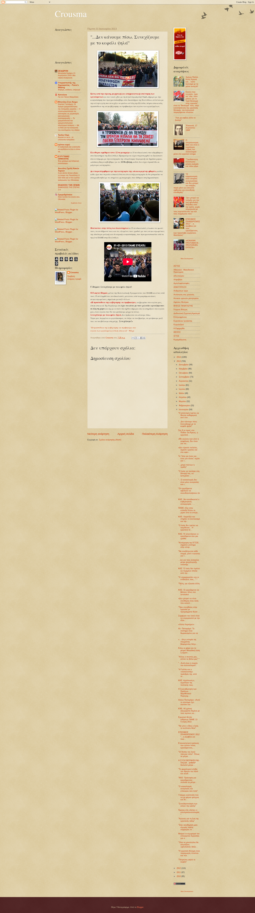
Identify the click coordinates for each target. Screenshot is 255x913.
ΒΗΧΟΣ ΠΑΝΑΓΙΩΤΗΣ (183, 306)
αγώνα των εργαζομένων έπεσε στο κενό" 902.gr (112, 330)
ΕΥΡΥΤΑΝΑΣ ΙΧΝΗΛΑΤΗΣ (64, 157)
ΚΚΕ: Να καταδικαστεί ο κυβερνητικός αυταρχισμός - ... (188, 501)
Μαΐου (182, 393)
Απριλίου (183, 397)
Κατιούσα (62, 95)
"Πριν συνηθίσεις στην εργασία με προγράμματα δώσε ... (189, 609)
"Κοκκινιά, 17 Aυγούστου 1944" (191, 127)
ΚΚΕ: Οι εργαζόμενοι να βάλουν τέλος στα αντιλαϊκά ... (188, 592)
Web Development (187, 258)
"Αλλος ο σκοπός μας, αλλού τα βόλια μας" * (188, 658)
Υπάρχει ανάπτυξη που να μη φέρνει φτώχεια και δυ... (188, 797)
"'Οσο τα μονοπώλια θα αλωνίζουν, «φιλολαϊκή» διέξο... (188, 844)
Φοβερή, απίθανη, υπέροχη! (69, 90)
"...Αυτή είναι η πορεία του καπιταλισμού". (188, 664)
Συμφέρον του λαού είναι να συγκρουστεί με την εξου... (189, 618)
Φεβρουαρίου (185, 405)
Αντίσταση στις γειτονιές (184, 295)
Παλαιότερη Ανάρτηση (155, 433)
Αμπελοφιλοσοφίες (181, 283)
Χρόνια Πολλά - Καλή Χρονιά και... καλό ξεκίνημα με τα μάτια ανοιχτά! (192, 81)
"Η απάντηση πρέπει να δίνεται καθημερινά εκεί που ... (188, 415)
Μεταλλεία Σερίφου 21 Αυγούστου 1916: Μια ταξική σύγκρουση (66, 75)
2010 (179, 876)
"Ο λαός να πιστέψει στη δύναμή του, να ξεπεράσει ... (188, 473)
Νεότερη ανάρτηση (98, 433)
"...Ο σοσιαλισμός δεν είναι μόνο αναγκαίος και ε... (188, 482)
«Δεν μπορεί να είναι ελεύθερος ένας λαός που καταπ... (188, 600)
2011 (179, 872)
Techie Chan (63, 135)
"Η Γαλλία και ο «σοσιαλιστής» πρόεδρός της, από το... (187, 672)
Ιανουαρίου (184, 409)
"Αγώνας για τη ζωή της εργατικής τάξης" (188, 819)
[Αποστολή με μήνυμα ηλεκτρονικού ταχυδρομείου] (132, 337)
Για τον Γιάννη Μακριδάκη (68, 97)
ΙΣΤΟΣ (176, 336)
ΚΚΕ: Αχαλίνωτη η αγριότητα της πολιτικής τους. (186, 682)
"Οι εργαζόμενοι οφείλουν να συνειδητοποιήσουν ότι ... (189, 491)
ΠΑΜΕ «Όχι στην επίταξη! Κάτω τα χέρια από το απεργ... (188, 510)
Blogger (140, 907)
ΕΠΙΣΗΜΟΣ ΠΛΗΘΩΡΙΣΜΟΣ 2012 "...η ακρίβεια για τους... (189, 735)
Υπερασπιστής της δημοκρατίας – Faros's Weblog (68, 85)
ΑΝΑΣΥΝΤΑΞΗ (180, 287)
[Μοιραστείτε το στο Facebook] (141, 337)
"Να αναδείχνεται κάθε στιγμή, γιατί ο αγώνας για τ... (189, 553)
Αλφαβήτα (178, 279)
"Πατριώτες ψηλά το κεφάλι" (186, 861)
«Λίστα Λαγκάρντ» (186, 624)
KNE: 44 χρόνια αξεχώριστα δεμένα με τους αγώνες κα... (189, 710)
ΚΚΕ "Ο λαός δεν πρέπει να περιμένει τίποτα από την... (189, 570)
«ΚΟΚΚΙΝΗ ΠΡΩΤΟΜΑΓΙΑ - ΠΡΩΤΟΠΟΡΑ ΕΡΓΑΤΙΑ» (192, 243)
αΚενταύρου (179, 276)
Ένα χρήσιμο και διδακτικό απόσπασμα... (68, 162)
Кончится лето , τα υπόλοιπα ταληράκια (66, 138)
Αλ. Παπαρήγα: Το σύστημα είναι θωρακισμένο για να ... (188, 631)
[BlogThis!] (135, 337)
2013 (179, 361)
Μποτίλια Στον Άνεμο (68, 102)
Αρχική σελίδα (125, 433)
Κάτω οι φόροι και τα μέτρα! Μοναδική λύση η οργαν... (189, 650)
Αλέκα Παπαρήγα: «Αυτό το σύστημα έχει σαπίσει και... (189, 702)
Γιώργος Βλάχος (180, 309)
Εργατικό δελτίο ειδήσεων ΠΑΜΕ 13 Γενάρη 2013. (187, 719)
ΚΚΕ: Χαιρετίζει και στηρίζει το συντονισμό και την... (189, 519)
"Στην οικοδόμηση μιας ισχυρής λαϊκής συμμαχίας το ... (187, 827)
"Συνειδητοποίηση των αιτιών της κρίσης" (187, 805)
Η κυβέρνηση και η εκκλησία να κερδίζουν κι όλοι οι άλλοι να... (69, 149)
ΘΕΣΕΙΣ (177, 332)
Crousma (71, 13)
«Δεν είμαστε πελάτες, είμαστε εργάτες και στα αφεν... (188, 449)
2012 (179, 868)
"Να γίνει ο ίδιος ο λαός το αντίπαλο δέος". (188, 727)
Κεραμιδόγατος (180, 340)
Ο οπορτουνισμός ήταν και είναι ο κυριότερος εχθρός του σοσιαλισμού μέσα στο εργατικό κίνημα (186, 147)
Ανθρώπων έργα (181, 291)
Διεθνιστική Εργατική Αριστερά (187, 313)
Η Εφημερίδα (179, 328)
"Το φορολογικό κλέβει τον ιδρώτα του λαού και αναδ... (188, 771)
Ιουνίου (182, 389)
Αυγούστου (184, 381)
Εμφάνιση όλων (76, 203)
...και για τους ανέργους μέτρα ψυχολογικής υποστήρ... (188, 562)
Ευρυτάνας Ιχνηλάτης (183, 321)
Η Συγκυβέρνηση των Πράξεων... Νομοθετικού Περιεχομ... (187, 692)
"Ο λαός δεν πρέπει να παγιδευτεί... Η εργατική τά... (188, 527)
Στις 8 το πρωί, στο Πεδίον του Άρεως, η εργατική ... (188, 432)
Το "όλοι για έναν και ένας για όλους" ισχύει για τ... (189, 458)
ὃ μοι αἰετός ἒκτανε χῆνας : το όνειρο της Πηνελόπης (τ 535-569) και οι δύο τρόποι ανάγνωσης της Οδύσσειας (69, 176)
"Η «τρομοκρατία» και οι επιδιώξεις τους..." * (188, 578)
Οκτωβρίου (184, 373)
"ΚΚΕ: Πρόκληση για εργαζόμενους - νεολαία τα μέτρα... (187, 780)
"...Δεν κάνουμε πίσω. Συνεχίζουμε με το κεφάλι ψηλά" (187, 423)
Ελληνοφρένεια (180, 317)
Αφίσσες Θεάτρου (181, 302)
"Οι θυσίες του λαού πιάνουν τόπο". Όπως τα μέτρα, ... (188, 754)
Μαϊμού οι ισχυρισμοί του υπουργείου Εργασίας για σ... (189, 836)
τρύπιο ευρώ (64, 145)
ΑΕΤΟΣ (177, 266)
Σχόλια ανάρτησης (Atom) (110, 440)
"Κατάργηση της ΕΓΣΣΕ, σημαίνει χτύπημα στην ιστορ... (188, 545)
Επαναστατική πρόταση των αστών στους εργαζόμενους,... (188, 745)
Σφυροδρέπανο (65, 195)
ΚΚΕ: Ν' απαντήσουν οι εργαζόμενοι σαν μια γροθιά (188, 536)
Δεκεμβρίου (184, 364)
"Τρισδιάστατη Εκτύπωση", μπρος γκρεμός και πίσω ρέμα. (192, 162)
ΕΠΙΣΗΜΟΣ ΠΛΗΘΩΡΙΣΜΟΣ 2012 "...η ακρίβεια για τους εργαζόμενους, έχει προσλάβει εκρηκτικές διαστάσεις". (187, 227)
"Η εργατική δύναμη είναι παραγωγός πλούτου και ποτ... (189, 853)
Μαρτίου (183, 401)
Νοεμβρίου (183, 369)
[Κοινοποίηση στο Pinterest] (144, 337)
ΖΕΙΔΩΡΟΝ (63, 71)
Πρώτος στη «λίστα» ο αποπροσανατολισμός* (188, 812)
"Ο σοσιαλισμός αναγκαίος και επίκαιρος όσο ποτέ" (188, 788)
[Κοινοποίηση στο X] (138, 337)
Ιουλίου (182, 385)
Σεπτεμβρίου (184, 377)
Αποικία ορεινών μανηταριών (186, 298)
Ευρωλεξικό (179, 324)
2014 (179, 357)
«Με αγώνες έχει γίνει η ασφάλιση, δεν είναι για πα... (188, 441)
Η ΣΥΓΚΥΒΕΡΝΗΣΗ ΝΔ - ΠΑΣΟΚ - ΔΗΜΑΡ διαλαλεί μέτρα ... (189, 762)
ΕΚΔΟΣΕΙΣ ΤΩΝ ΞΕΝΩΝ (69, 185)
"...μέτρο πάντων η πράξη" (186, 466)
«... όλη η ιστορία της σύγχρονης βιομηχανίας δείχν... (188, 641)
